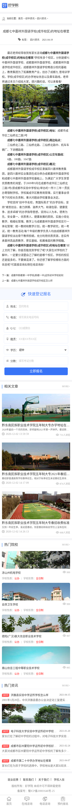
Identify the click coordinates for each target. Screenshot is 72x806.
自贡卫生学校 (10, 604)
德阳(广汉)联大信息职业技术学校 (21, 636)
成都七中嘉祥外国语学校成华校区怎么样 (32, 280)
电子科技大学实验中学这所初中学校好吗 (35, 731)
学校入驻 (59, 779)
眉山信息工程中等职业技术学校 (21, 668)
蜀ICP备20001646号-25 (41, 791)
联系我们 (28, 779)
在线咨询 (27, 801)
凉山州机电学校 (11, 572)
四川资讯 (41, 18)
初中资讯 (30, 18)
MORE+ (66, 386)
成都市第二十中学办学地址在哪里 (31, 760)
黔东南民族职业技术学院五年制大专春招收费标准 (36, 522)
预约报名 (63, 801)
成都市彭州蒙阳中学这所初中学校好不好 (35, 746)
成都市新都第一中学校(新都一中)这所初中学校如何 (37, 275)
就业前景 (13, 779)
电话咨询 (45, 801)
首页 (20, 18)
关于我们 (43, 779)
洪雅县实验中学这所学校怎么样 (29, 695)
